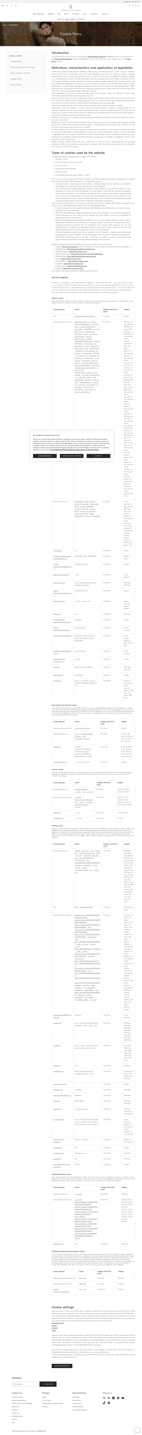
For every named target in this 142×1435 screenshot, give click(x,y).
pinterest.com (58, 1090)
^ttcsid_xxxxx (80, 860)
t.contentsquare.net (60, 762)
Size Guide (15, 1407)
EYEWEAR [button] (75, 14)
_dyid (98, 853)
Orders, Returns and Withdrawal (22, 1403)
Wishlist (14, 1419)
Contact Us (15, 1413)
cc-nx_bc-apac (89, 351)
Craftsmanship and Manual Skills (52, 1403)
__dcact (81, 802)
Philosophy (46, 1393)
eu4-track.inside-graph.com (59, 1141)
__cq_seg (89, 792)
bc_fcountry (91, 511)
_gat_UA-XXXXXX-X (86, 858)
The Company (46, 1400)
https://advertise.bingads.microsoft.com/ (81, 256)
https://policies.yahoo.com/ (71, 259)
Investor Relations (78, 1407)
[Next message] (111, 19)
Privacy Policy (16, 62)
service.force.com (59, 583)
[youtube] (122, 1398)
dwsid (85, 334)
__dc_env (85, 375)
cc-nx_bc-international (83, 365)
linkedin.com (57, 1109)
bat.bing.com (57, 1148)
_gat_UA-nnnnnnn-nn (87, 853)
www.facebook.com (60, 1084)
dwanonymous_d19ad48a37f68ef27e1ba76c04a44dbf (87, 916)
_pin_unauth (89, 997)
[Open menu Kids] (87, 14)
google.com (57, 1159)
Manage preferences (62, 1366)
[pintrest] (118, 1398)
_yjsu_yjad (85, 851)
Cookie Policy (16, 79)
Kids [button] (85, 14)
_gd (83, 792)
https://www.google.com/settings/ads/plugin (87, 254)
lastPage (96, 353)
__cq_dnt (78, 797)
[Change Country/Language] (3, 5)
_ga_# (77, 734)
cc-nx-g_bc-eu (94, 348)
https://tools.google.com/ (78, 251)
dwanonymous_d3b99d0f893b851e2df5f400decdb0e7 (87, 931)
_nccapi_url (79, 988)
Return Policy (16, 85)
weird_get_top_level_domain (85, 316)
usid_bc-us (88, 380)
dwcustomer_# (80, 516)
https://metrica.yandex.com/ (78, 261)
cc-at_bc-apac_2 (85, 382)
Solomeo (45, 1407)
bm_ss (77, 504)
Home (5, 25)
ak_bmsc (78, 509)
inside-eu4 (82, 995)
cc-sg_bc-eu (86, 360)
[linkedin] (108, 1398)
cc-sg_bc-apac (87, 353)
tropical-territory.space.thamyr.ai (61, 629)
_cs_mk (93, 509)
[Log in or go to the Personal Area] (136, 5)
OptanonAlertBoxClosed (84, 341)
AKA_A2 (85, 509)
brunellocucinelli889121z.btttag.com (62, 1016)
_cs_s (92, 851)
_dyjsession (86, 865)
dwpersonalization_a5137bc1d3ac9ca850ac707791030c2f (86, 1213)
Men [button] (59, 14)
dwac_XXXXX (80, 1217)
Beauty (44, 1397)
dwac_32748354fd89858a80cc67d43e (87, 965)
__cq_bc (78, 792)
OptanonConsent (81, 322)
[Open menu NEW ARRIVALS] (44, 14)
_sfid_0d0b (79, 997)
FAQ (13, 1422)
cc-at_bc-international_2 (83, 338)
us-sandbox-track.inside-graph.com (61, 1166)
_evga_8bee (89, 990)
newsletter (89, 19)
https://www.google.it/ (70, 247)
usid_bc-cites (90, 331)
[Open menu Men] (61, 14)
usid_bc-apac (80, 336)
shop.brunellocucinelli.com (97, 57)
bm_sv (77, 511)
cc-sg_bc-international (88, 327)
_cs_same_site (89, 988)
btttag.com (57, 747)
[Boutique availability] (12, 5)
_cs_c (91, 870)
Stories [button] (105, 14)
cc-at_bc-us (82, 385)
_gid (84, 736)
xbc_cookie (79, 329)
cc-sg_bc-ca (93, 334)
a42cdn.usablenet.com (61, 575)
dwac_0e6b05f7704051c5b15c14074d (87, 978)
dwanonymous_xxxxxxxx (84, 373)
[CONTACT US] (8, 5)
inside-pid (87, 856)
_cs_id (94, 865)
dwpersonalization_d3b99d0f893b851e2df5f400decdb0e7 (86, 1230)
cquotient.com (58, 818)
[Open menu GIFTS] (69, 14)
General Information (79, 1393)
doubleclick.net (58, 1071)
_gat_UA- (95, 856)
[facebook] (113, 1398)
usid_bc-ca (79, 351)
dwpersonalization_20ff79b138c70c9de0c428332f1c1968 (86, 1225)
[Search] (129, 5)
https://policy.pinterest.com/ (73, 268)
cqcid (94, 377)
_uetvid (77, 851)
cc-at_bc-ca (89, 344)
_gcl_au (78, 868)
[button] (137, 1430)
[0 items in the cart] (139, 5)
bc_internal (91, 385)
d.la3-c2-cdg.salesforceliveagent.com (62, 566)
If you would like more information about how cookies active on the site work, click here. (74, 450)
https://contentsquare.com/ (77, 266)
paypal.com (57, 681)
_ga (76, 858)
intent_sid (82, 1278)
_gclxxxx (78, 736)
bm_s (89, 516)
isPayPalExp (88, 329)
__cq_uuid (78, 1194)
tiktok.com (56, 1066)
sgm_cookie (79, 380)
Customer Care (17, 1393)
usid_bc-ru (85, 392)
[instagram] (104, 1398)
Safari (54, 1330)
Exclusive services (17, 1397)
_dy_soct (78, 856)
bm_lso (87, 346)
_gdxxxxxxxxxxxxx (82, 789)
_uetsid (84, 868)
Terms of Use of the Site (20, 73)
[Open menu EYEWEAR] (80, 14)
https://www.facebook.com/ (73, 263)
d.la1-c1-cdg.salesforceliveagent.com (62, 593)
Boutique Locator (17, 1416)
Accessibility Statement (79, 1410)
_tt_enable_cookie (81, 870)
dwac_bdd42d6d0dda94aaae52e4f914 (87, 974)
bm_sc (81, 331)
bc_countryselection (87, 506)
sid (86, 356)
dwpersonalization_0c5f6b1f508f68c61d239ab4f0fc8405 (86, 1203)
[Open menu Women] (54, 14)
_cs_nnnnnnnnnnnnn (82, 728)
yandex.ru (56, 1046)
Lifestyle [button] (94, 14)
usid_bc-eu (79, 334)
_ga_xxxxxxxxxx (87, 734)
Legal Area (75, 1397)
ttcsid (97, 870)
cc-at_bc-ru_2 (89, 358)
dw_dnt (77, 1238)
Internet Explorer (58, 1323)
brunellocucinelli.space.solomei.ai (62, 652)
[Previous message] (31, 19)
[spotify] (108, 1402)
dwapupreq (96, 516)
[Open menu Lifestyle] (98, 14)
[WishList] (132, 5)
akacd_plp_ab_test (82, 348)
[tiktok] (104, 1402)
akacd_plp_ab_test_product (85, 368)
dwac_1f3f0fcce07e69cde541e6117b (87, 961)
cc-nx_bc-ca (89, 389)
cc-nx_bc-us (96, 365)
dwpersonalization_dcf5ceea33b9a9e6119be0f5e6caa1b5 (86, 1208)
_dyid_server (91, 937)
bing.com (56, 1101)
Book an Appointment (19, 1400)
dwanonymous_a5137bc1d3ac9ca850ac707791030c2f (87, 955)
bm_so (83, 511)
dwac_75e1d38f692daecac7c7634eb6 (87, 949)
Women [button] (51, 14)
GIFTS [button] (66, 14)
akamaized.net (58, 675)
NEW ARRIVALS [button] (38, 14)
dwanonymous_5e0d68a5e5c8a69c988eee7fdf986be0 (87, 921)
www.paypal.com (59, 601)
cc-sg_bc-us (95, 346)
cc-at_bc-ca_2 (95, 375)
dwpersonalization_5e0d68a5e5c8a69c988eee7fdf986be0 (86, 1235)
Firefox (54, 1325)
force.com (56, 667)
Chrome (55, 1328)
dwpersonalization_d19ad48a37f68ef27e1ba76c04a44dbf (86, 1220)
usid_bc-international (82, 324)
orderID (90, 339)
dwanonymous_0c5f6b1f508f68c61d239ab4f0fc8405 (87, 926)
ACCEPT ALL (98, 456)
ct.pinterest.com (58, 1153)
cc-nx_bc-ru (92, 322)
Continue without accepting (71, 456)
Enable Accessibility (132, 1)
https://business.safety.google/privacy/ (81, 249)
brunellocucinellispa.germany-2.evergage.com (62, 557)
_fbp (88, 860)
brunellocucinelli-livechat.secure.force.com (61, 621)
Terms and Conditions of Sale (22, 67)
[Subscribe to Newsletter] (16, 5)
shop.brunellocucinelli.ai (63, 59)
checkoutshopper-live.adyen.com (59, 660)
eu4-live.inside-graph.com (62, 1095)
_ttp (76, 872)
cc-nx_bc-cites (80, 377)
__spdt (78, 951)
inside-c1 (89, 995)
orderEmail (93, 356)
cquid (89, 377)
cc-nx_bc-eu (79, 356)
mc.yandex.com (58, 1119)
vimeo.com (57, 614)
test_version (79, 389)
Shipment (15, 1410)
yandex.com (57, 1023)
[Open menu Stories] (108, 14)
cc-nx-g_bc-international (90, 363)
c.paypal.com (57, 551)
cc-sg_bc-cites (89, 387)
